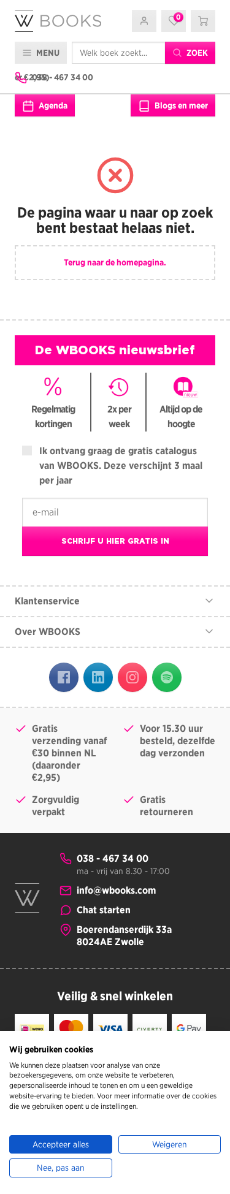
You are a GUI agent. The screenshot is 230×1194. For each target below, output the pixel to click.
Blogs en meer (180, 105)
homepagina (140, 262)
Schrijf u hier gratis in (115, 541)
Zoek (196, 53)
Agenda (52, 105)
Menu (46, 53)
